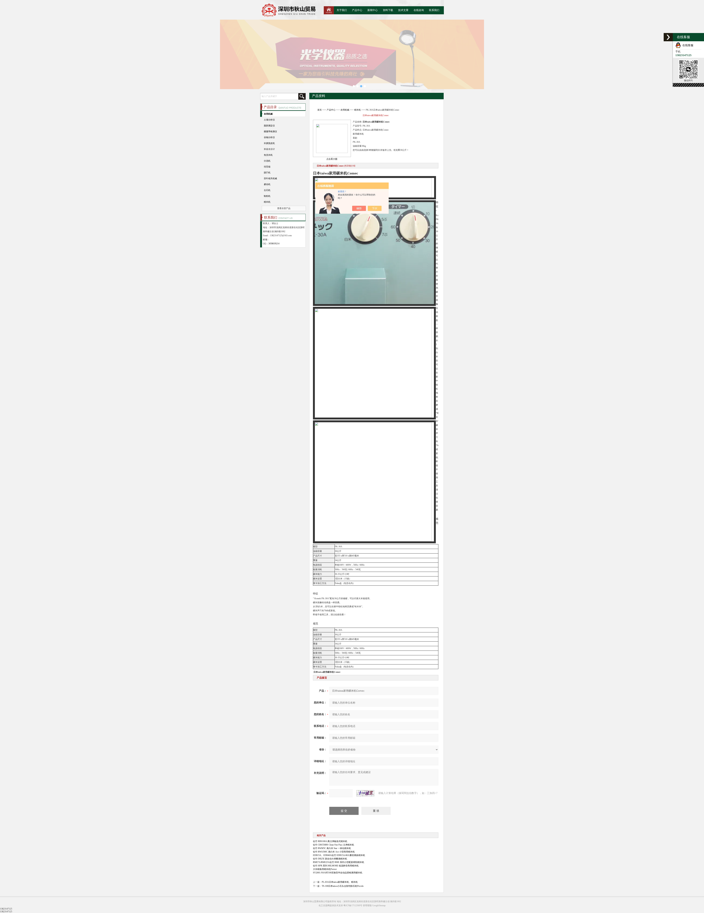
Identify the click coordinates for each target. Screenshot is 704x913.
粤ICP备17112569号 (352, 905)
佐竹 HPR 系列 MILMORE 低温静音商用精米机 (336, 865)
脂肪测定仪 (269, 125)
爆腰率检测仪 (270, 131)
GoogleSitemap (379, 905)
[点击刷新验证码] (365, 793)
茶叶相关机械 (270, 178)
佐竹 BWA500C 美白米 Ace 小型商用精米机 (334, 851)
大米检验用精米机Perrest (325, 869)
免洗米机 (268, 155)
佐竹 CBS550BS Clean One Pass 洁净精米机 (333, 844)
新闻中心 (372, 10)
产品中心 (357, 10)
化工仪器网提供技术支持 (331, 905)
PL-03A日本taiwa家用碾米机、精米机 (340, 882)
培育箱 (267, 166)
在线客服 (687, 45)
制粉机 (267, 196)
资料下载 (388, 10)
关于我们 (342, 10)
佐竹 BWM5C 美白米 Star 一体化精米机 (332, 848)
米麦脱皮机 (269, 143)
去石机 (267, 190)
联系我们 (434, 10)
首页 (319, 110)
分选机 (267, 161)
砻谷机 (267, 184)
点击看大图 (331, 159)
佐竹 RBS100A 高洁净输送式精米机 (330, 841)
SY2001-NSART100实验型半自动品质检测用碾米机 (337, 872)
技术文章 (403, 10)
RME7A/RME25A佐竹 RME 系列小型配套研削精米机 (338, 862)
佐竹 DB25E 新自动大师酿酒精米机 (330, 858)
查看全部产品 (283, 208)
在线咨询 (419, 10)
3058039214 (273, 243)
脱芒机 (267, 172)
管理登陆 (367, 905)
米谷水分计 (269, 149)
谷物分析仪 (269, 137)
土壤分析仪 (269, 119)
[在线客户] (668, 37)
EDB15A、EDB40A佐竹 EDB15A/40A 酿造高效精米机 (339, 855)
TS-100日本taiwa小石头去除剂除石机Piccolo (343, 886)
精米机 (357, 110)
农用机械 (344, 110)
